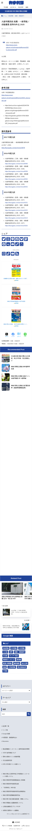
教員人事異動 (7, 663)
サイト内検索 (8, 825)
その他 (5, 652)
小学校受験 (11, 667)
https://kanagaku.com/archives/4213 (16, 218)
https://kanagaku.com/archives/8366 (16, 163)
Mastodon (5, 741)
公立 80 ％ (13, 7)
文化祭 (5, 655)
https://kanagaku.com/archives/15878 (13, 148)
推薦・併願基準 (15, 341)
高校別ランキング (8, 659)
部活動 (19, 659)
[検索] (29, 714)
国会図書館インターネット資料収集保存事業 (15, 749)
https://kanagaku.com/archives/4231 (16, 202)
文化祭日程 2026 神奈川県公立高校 (16, 11)
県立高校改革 (22, 667)
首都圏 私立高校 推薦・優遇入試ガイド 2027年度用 (16, 278)
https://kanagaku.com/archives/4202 (16, 225)
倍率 (11, 652)
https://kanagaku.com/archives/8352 (16, 179)
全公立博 (24, 663)
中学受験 (14, 648)
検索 (6, 7)
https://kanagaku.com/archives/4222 (16, 210)
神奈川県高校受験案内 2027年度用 (16, 301)
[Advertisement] (16, 408)
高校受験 (10, 343)
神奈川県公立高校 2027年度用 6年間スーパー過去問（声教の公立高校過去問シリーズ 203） (16, 324)
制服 (4, 667)
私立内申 (20, 7)
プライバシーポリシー (15, 829)
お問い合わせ (26, 825)
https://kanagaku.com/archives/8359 (16, 171)
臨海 (26, 7)
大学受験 (22, 648)
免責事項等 (17, 825)
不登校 (5, 671)
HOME (17, 822)
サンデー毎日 (14, 655)
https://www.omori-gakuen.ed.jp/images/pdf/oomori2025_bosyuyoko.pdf (17, 47)
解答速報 (17, 663)
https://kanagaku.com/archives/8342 (16, 187)
